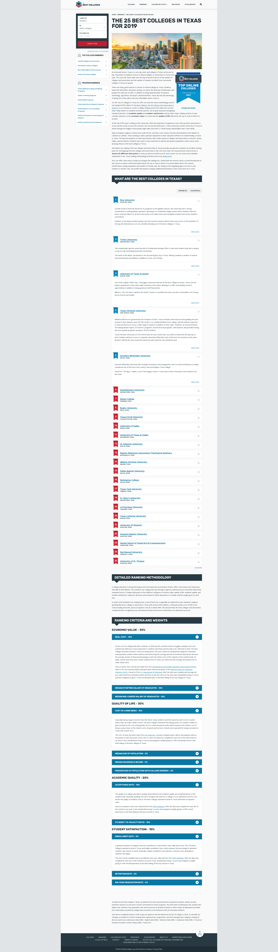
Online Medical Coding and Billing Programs (90, 90)
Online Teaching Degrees (87, 95)
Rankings (143, 4)
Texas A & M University (131, 417)
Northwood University (131, 552)
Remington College (129, 480)
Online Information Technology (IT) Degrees (91, 116)
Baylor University (128, 408)
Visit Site (195, 231)
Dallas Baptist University (132, 471)
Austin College (127, 399)
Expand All (183, 191)
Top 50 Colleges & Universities (89, 61)
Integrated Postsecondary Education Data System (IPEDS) (174, 667)
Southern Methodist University (135, 355)
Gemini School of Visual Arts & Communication (142, 543)
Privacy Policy (157, 949)
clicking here (167, 156)
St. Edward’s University (131, 444)
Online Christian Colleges (87, 74)
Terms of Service (131, 940)
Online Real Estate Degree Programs (91, 104)
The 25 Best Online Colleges (88, 66)
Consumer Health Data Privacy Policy (139, 942)
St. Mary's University (130, 498)
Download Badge (188, 108)
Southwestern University (132, 390)
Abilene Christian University (133, 462)
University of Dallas (129, 426)
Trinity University (128, 239)
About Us (164, 937)
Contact (116, 940)
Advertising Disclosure (182, 937)
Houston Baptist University (133, 534)
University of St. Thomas (132, 561)
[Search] (201, 4)
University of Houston (131, 525)
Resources (176, 4)
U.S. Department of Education (151, 672)
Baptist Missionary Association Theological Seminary (146, 453)
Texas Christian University (133, 310)
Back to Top (199, 934)
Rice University (127, 200)
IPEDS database (158, 806)
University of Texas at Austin (134, 273)
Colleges (131, 4)
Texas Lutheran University (133, 516)
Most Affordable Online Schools (89, 70)
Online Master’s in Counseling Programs (88, 110)
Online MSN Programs (85, 100)
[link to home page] (88, 4)
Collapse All (195, 191)
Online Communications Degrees (90, 122)
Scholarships (190, 4)
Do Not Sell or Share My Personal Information (163, 940)
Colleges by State (159, 4)
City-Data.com (150, 735)
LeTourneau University (131, 507)
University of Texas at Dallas (134, 435)
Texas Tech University (131, 489)
